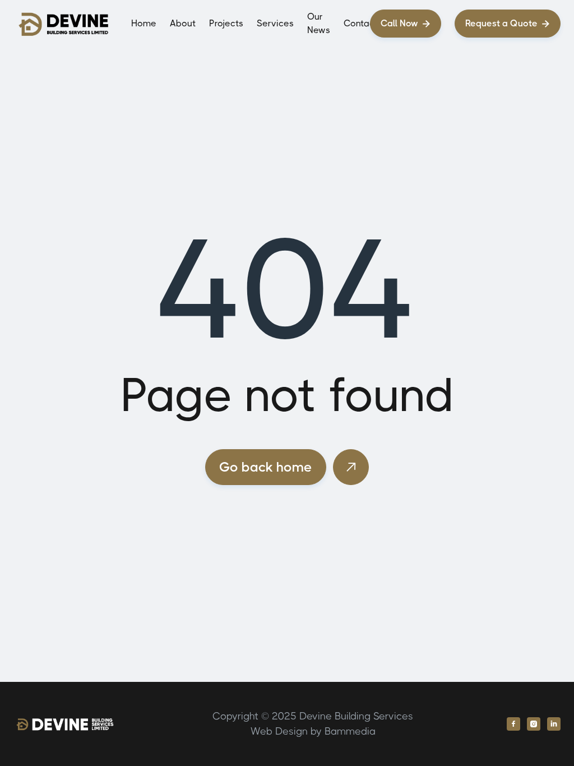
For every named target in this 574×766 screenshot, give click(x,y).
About (183, 23)
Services (275, 23)
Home (143, 23)
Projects (226, 23)
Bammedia (350, 731)
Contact (361, 23)
